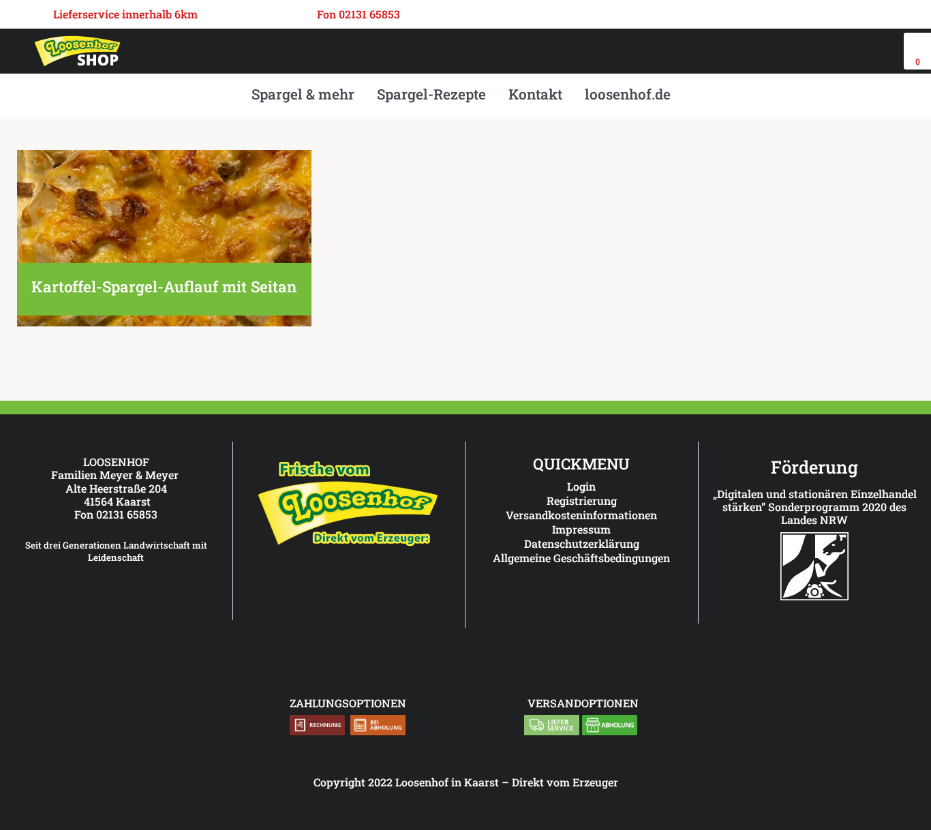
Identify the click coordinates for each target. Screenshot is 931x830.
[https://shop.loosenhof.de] (592, 594)
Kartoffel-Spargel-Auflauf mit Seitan (163, 286)
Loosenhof (421, 782)
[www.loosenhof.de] (349, 546)
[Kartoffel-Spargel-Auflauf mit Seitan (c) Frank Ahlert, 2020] (164, 322)
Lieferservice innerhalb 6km (125, 14)
